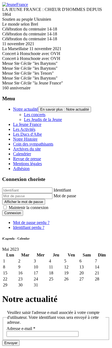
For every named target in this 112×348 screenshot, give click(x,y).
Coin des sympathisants (33, 144)
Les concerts (34, 114)
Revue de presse (27, 158)
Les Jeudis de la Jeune (43, 119)
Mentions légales (27, 163)
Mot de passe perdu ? (31, 222)
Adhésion (21, 168)
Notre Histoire (25, 139)
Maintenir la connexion (28, 207)
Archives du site (27, 149)
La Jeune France (27, 124)
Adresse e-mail (21, 328)
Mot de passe (65, 195)
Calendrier (22, 154)
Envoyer (10, 343)
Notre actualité (25, 109)
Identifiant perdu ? (28, 227)
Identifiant (62, 190)
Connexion (12, 213)
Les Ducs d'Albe (27, 134)
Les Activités (24, 129)
